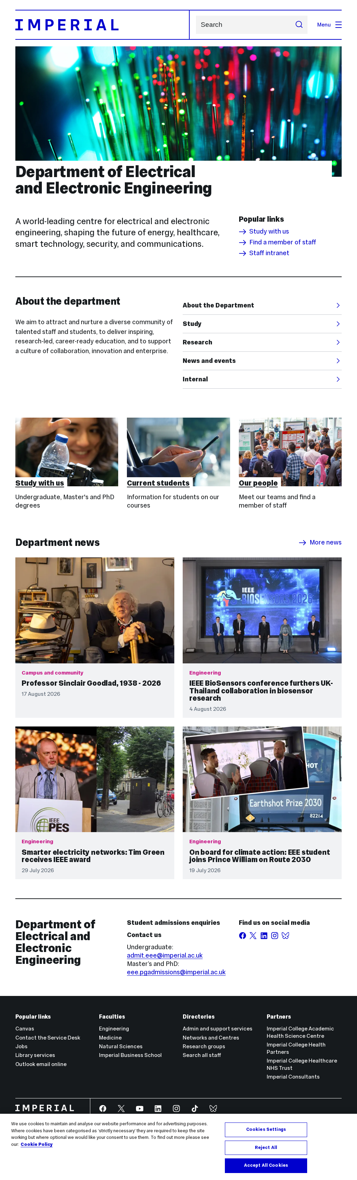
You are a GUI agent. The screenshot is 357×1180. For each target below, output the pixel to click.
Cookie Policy (37, 1144)
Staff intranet (269, 253)
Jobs (21, 1046)
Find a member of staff (282, 242)
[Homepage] (102, 25)
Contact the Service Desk (47, 1037)
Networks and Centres (211, 1037)
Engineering (114, 1028)
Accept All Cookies (266, 1165)
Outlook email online (41, 1064)
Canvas (24, 1028)
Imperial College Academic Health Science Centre (300, 1032)
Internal (195, 379)
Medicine (110, 1037)
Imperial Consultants (293, 1076)
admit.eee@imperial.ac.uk (165, 955)
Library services (35, 1055)
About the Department (218, 305)
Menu (324, 24)
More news (326, 543)
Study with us (269, 232)
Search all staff (202, 1055)
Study (192, 324)
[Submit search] (298, 25)
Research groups (204, 1046)
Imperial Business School (130, 1055)
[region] (178, 1147)
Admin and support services (217, 1028)
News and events (209, 361)
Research (197, 342)
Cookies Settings (266, 1129)
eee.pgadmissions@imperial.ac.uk (176, 972)
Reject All (266, 1147)
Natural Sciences (121, 1046)
